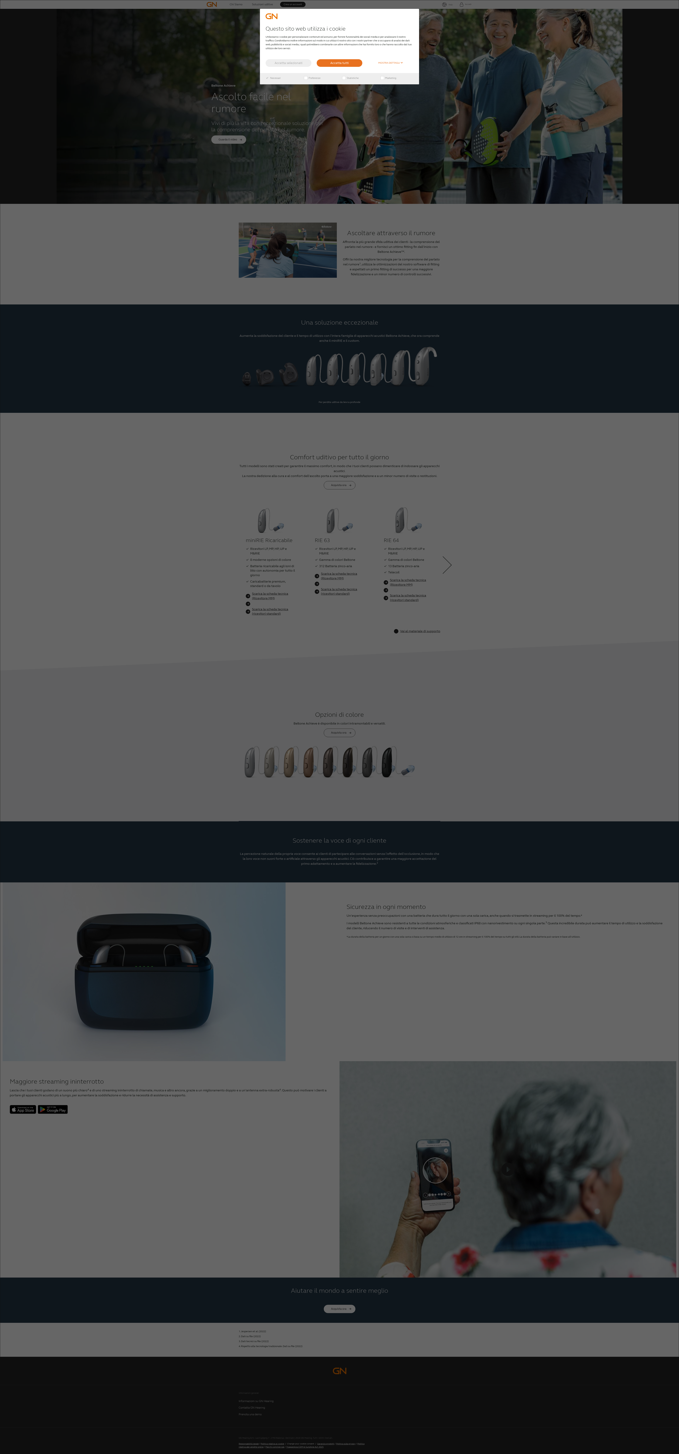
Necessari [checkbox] (275, 78)
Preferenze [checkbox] (314, 78)
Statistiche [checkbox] (352, 78)
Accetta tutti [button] (339, 63)
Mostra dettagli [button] (389, 63)
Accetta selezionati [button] (288, 63)
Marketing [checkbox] (390, 78)
